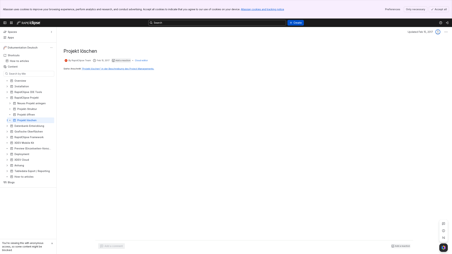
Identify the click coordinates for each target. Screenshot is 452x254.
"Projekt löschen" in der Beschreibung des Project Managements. (118, 68)
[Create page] (443, 238)
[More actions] (51, 48)
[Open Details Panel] (443, 231)
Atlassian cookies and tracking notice (262, 9)
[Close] (52, 243)
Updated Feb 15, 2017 (420, 31)
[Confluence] (28, 23)
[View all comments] (443, 223)
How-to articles (19, 60)
